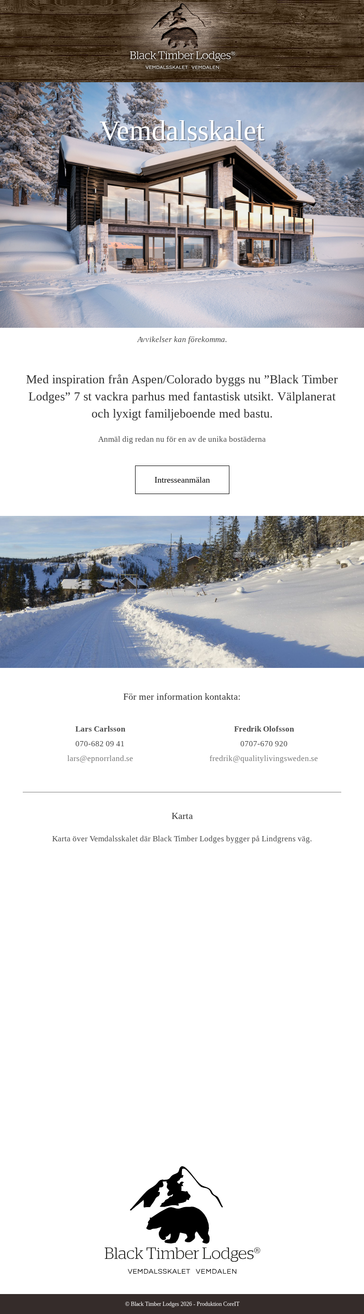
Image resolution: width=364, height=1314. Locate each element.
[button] (350, 31)
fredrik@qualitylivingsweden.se (263, 758)
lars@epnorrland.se (100, 758)
